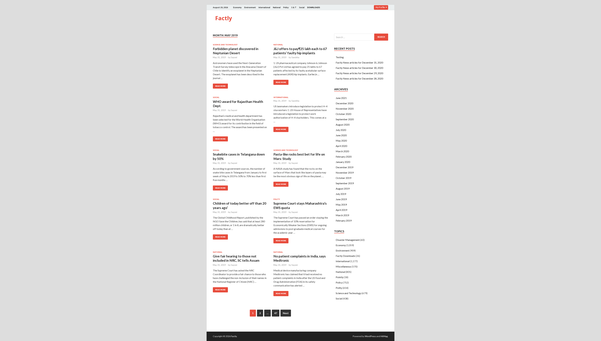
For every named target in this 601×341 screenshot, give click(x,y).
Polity (276, 199)
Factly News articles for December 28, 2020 (359, 78)
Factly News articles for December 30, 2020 (359, 67)
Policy (286, 7)
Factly (223, 18)
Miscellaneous (343, 266)
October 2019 (343, 177)
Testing (340, 57)
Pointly (339, 277)
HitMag (384, 336)
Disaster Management (348, 239)
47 (275, 313)
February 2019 (344, 220)
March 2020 (342, 151)
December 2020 (344, 103)
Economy (237, 7)
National (276, 7)
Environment (250, 7)
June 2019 (341, 199)
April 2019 (341, 209)
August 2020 (342, 124)
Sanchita (295, 57)
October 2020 (343, 113)
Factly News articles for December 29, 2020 (359, 73)
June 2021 (341, 97)
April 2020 (341, 145)
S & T (293, 7)
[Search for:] (361, 37)
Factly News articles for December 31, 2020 (359, 62)
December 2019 (344, 167)
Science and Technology (225, 45)
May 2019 (341, 204)
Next (286, 313)
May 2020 (341, 140)
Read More (220, 86)
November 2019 (345, 172)
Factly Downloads (345, 255)
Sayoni (234, 57)
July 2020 (341, 129)
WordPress (370, 336)
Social (301, 7)
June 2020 (341, 135)
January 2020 (343, 161)
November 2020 (345, 108)
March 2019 (342, 215)
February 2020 (344, 156)
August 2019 (342, 188)
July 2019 (341, 193)
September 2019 (345, 183)
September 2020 (345, 119)
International (264, 7)
